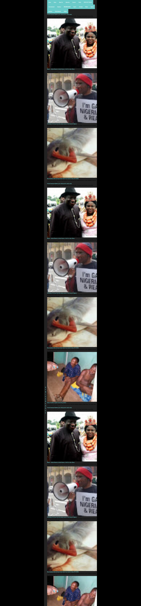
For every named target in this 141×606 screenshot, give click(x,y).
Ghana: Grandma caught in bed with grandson (56, 402)
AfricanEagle (45, 400)
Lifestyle (81, 7)
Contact (74, 2)
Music (86, 7)
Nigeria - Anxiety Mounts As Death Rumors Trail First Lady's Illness (61, 69)
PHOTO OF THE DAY (88, 2)
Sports (74, 7)
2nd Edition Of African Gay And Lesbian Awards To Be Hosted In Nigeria (62, 124)
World (80, 2)
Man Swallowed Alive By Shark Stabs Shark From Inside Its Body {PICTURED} (63, 178)
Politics (65, 11)
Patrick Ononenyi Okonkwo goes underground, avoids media (59, 14)
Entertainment (52, 7)
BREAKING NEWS (67, 7)
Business (59, 7)
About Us (61, 2)
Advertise (68, 2)
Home (50, 2)
